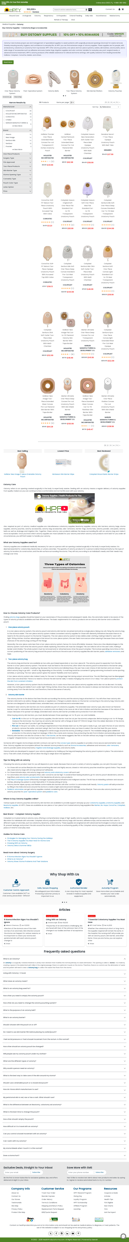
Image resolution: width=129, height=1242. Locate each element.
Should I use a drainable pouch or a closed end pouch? (25, 1083)
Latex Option (8, 187)
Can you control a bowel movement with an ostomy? (25, 1134)
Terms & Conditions (49, 1202)
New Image (10, 137)
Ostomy (37, 16)
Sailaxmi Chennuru (12, 925)
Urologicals (26, 16)
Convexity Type (9, 179)
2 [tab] (65, 96)
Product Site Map (18, 1212)
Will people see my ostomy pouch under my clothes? (24, 1054)
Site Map (14, 1206)
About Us (15, 1193)
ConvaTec (113, 805)
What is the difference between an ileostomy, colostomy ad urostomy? (32, 1104)
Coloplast (121, 805)
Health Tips (108, 1199)
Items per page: (63, 102)
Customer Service (52, 1188)
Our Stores (15, 1199)
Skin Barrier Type (10, 170)
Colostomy (91, 916)
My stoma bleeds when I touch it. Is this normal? (22, 1148)
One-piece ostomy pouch (18, 627)
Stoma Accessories (78, 745)
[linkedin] (67, 1233)
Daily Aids (89, 16)
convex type (65, 743)
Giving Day (78, 1196)
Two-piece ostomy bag (18, 659)
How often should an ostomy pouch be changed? (23, 1046)
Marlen (97, 805)
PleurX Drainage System (20, 779)
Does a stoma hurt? (11, 1155)
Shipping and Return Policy (52, 1206)
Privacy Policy (16, 1209)
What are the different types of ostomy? (19, 1061)
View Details (52, 170)
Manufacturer (9, 107)
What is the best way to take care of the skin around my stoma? (29, 1075)
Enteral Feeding (76, 16)
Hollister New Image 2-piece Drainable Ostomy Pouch (22, 475)
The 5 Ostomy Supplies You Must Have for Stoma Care (28, 841)
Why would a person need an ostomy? (18, 1068)
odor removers (113, 745)
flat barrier (51, 735)
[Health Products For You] (12, 9)
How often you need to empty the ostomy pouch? (23, 995)
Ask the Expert (110, 1212)
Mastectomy (115, 16)
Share (8, 944)
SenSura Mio (10, 140)
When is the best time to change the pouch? (21, 1112)
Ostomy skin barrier (16, 694)
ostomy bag (14, 617)
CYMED (8, 120)
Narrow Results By (17, 102)
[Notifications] (119, 9)
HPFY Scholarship (80, 1202)
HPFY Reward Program (82, 1193)
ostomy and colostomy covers (57, 772)
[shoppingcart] (123, 9)
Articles (107, 1196)
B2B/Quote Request (49, 1212)
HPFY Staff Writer (95, 925)
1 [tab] (63, 96)
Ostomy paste (103, 784)
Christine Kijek (52, 923)
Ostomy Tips (8, 916)
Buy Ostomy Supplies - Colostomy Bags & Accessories (24, 28)
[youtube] (73, 1233)
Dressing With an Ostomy (17, 843)
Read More (8, 62)
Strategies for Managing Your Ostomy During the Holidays (30, 838)
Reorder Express (48, 1196)
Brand (5, 130)
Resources (110, 1188)
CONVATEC (10, 117)
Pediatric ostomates (15, 789)
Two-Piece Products (11, 166)
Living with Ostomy (52, 916)
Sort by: (96, 107)
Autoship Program (110, 888)
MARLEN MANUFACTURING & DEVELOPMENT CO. (16, 124)
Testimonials (16, 1202)
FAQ (106, 1209)
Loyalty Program (80, 1199)
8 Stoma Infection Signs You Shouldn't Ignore (24, 856)
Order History (47, 1199)
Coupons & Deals (111, 1193)
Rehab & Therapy (61, 20)
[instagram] (61, 1233)
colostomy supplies (97, 803)
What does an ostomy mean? (15, 981)
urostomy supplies (113, 803)
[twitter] (50, 1233)
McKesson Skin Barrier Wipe (63, 474)
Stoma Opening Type (12, 174)
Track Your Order (48, 1193)
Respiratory (48, 16)
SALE (73, 20)
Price (5, 191)
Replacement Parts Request (53, 1209)
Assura (8, 134)
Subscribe (36, 1172)
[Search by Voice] (86, 9)
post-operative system (33, 792)
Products (44, 102)
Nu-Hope (104, 805)
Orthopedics (61, 16)
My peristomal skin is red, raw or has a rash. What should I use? (29, 1097)
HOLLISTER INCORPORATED (16, 114)
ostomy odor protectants (29, 777)
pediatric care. (52, 792)
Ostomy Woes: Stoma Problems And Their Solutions (27, 861)
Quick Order (43, 170)
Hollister (7, 808)
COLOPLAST (10, 111)
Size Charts (108, 1206)
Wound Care (14, 16)
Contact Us (110, 9)
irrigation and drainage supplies (48, 748)
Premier (9, 146)
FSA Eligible (108, 1202)
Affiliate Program (80, 1206)
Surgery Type (8, 158)
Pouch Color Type (10, 183)
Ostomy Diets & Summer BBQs (19, 845)
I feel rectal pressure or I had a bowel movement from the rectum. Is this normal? (36, 1039)
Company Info (20, 1188)
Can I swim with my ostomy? (15, 1141)
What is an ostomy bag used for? (16, 988)
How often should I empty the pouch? (18, 1119)
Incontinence (101, 16)
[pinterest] (78, 1233)
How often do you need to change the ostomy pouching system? (29, 1003)
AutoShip (77, 1209)
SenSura (9, 143)
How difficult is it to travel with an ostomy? (20, 1126)
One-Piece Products (11, 154)
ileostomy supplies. (11, 805)
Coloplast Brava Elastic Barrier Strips (103, 474)
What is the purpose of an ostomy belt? (19, 1010)
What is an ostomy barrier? (14, 1017)
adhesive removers (112, 651)
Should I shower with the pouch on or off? (20, 1025)
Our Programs (82, 1188)
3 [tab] (67, 902)
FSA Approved (9, 162)
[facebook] (56, 1233)
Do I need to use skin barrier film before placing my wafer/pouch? (30, 1032)
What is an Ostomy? (15, 859)
